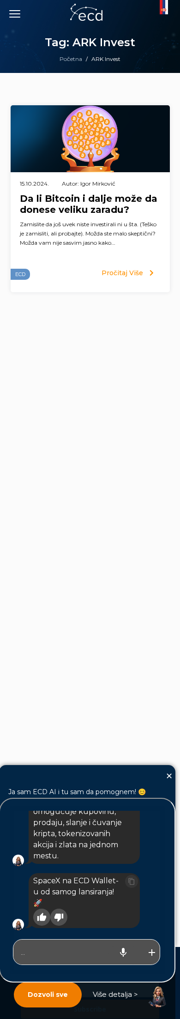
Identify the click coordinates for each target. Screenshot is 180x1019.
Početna (71, 58)
